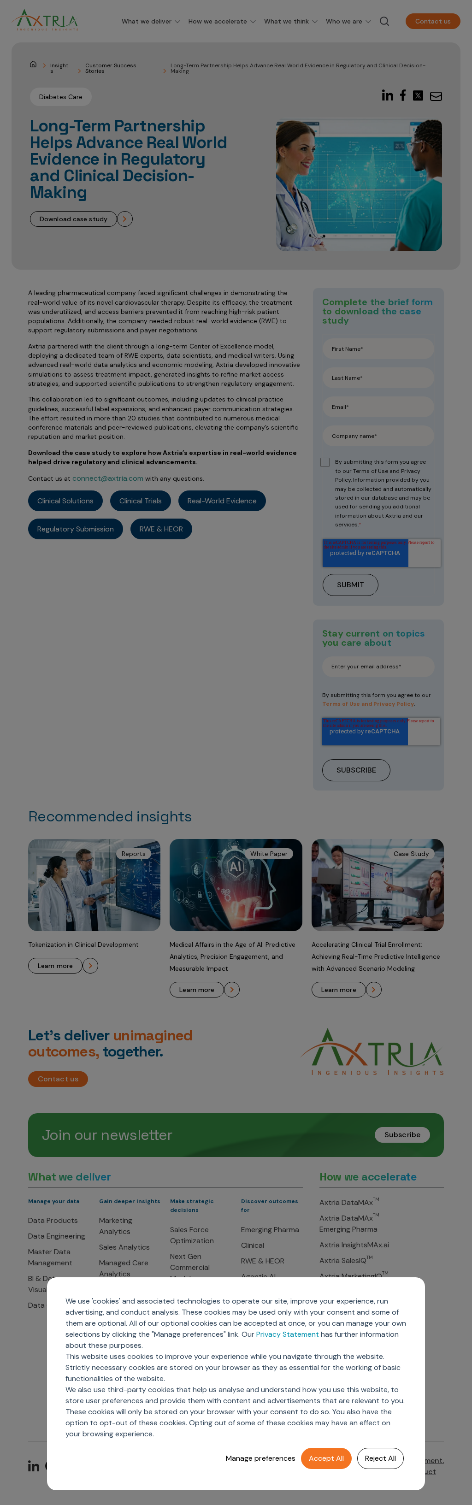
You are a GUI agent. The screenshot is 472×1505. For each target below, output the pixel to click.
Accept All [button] (326, 1458)
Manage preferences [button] (260, 1458)
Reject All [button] (380, 1458)
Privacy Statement (287, 1334)
